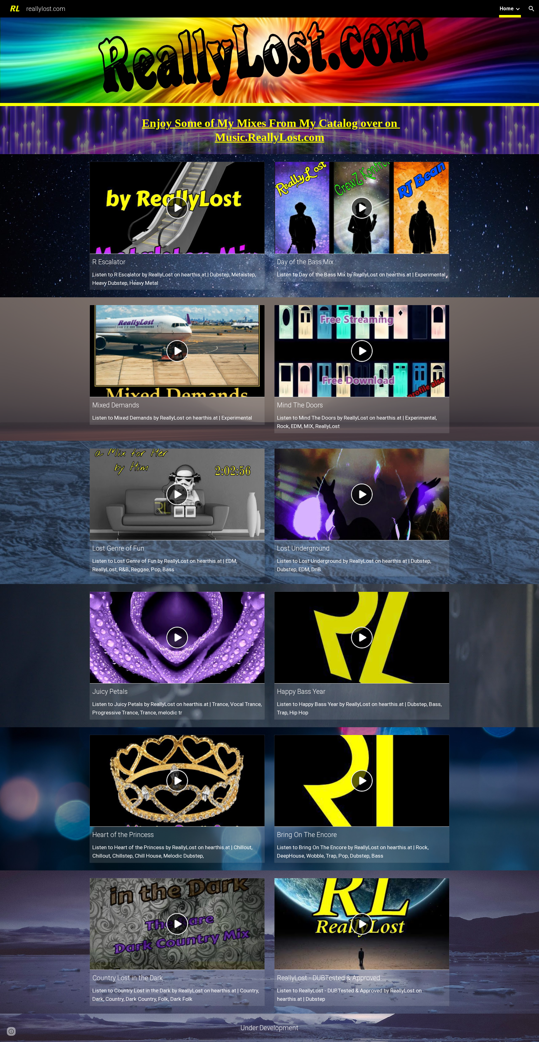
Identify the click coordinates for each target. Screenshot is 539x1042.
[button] (531, 8)
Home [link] (507, 9)
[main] (269, 130)
